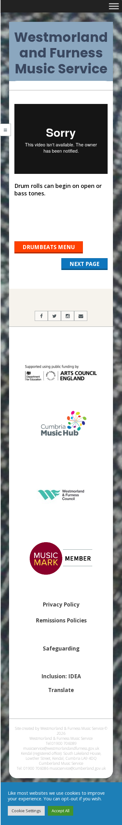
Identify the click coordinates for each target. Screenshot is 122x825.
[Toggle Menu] (114, 6)
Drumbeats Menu (49, 247)
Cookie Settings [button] (26, 810)
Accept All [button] (60, 810)
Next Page (84, 264)
